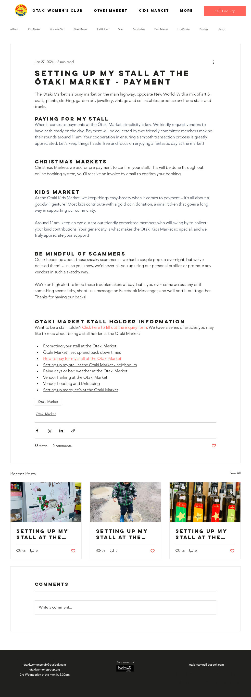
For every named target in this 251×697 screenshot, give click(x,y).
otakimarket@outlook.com (206, 664)
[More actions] (213, 62)
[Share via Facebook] (37, 430)
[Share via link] (73, 430)
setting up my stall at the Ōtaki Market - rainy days (123, 534)
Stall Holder (102, 29)
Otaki (120, 29)
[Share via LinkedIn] (61, 430)
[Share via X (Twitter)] (49, 430)
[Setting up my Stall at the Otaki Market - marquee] (205, 502)
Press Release (161, 29)
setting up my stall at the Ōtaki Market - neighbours (43, 534)
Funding (204, 29)
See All (235, 473)
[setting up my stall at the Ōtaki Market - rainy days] (125, 502)
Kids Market (34, 29)
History (221, 29)
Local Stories (183, 29)
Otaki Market (80, 29)
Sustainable (139, 29)
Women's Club (57, 29)
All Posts (14, 29)
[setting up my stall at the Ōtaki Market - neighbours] (46, 502)
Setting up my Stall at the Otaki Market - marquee (203, 534)
